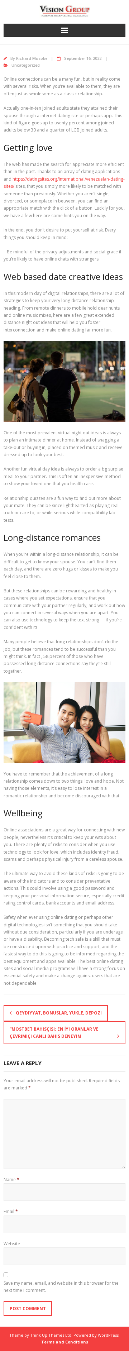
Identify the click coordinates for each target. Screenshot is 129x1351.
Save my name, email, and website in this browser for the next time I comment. (61, 1286)
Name (11, 1179)
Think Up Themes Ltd (50, 1335)
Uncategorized (25, 65)
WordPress (108, 1335)
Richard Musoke (31, 58)
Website (12, 1244)
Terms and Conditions (64, 1342)
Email (11, 1211)
